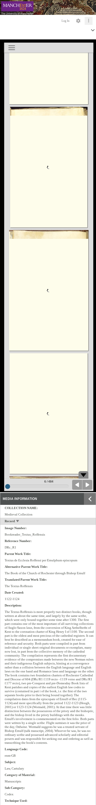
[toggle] (18, 521)
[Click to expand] (89, 21)
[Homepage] (48, 7)
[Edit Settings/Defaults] (78, 21)
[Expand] (90, 499)
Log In (65, 21)
